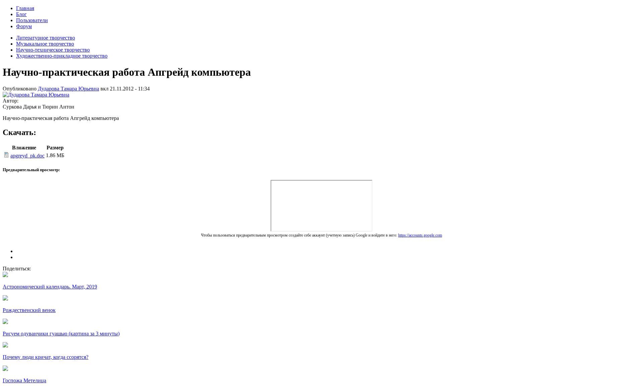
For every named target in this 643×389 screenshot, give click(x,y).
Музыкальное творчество (45, 44)
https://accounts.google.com (420, 235)
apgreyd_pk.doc (27, 155)
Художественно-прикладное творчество (62, 56)
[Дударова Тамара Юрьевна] (36, 95)
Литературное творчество (45, 38)
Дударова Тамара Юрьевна (68, 88)
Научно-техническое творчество (53, 50)
